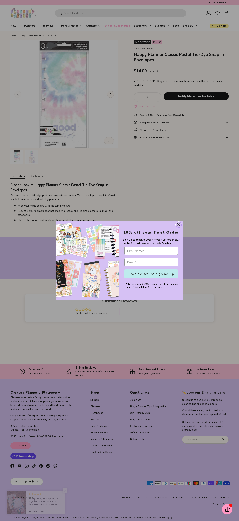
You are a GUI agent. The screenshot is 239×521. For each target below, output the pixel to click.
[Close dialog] (179, 225)
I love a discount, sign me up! (151, 274)
